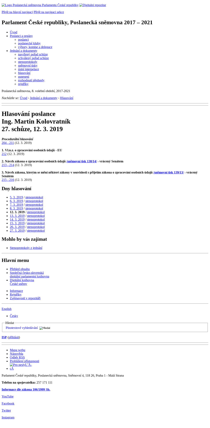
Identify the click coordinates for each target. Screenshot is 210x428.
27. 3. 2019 (17, 230)
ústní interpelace (28, 69)
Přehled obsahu (20, 269)
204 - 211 (8, 143)
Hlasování (66, 98)
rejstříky (23, 84)
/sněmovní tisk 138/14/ (81, 161)
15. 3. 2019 (17, 223)
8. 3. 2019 (16, 208)
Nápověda (16, 353)
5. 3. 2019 (16, 197)
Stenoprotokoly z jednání (26, 248)
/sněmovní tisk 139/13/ (168, 172)
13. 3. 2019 (17, 215)
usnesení (23, 76)
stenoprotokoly (27, 62)
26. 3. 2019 (17, 227)
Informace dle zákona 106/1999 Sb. (26, 389)
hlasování (24, 73)
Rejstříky (16, 294)
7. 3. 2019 (16, 204)
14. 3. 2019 (17, 219)
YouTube (8, 396)
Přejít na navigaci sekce (49, 12)
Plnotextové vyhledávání (22, 328)
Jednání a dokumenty (23, 50)
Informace (16, 291)
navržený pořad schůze (33, 54)
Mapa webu (17, 350)
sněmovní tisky (28, 65)
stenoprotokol (34, 197)
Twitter (6, 410)
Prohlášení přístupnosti (24, 361)
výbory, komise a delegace (35, 47)
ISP (4, 337)
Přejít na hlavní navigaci (17, 12)
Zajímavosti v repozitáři (25, 298)
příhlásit (14, 337)
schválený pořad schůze (33, 58)
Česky (14, 316)
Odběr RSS (17, 357)
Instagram (8, 417)
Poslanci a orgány (21, 36)
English (6, 309)
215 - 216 (8, 180)
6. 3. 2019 (16, 201)
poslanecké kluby (29, 43)
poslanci (23, 39)
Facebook (8, 403)
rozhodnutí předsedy (31, 80)
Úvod (13, 32)
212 (4, 154)
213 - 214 (8, 165)
